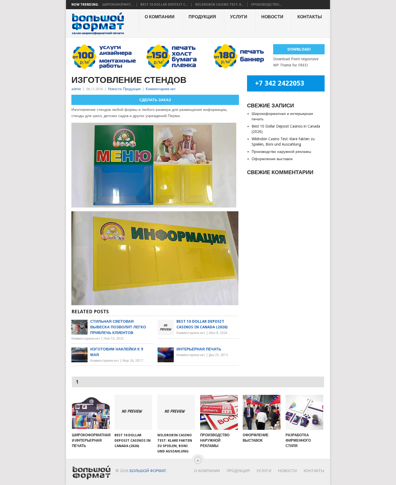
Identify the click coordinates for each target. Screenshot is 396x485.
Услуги (238, 16)
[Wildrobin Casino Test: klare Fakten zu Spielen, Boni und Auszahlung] (176, 412)
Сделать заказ (155, 100)
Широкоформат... (117, 4)
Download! (299, 49)
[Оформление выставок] (261, 412)
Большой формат (148, 471)
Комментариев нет (161, 89)
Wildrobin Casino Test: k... (219, 4)
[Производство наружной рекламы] (219, 412)
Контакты (309, 16)
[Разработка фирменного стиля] (304, 412)
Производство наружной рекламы (281, 151)
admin (76, 89)
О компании (160, 16)
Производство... (266, 4)
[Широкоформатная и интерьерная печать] (91, 412)
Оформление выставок (272, 159)
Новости (272, 16)
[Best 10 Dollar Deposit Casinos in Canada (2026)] (133, 412)
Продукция (202, 16)
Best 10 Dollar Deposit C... (164, 4)
